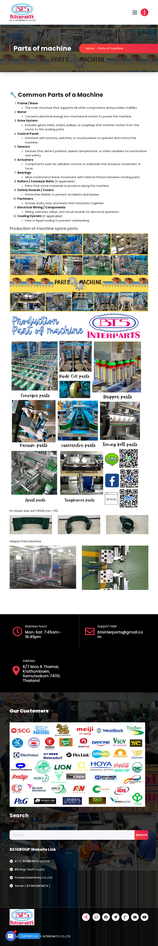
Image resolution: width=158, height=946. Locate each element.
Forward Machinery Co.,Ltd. (34, 877)
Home (90, 48)
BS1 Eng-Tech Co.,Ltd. (30, 869)
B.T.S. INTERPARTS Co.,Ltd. (32, 861)
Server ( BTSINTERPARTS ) (32, 886)
